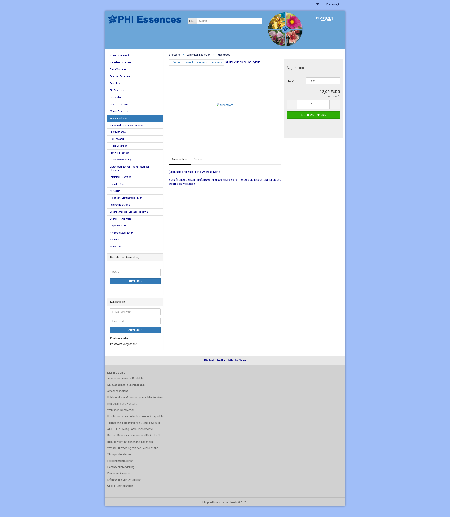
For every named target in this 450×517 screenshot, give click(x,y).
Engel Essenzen (118, 83)
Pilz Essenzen (117, 90)
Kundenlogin (333, 4)
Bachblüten (115, 97)
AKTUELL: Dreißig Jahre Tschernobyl (130, 429)
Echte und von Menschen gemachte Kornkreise (136, 397)
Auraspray (115, 191)
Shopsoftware (211, 502)
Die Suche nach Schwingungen (126, 384)
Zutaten (198, 159)
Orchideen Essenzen (120, 62)
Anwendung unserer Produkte (125, 378)
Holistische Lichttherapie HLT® (126, 198)
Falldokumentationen (120, 460)
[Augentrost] (225, 105)
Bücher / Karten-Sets (120, 218)
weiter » (202, 62)
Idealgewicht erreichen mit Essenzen (130, 441)
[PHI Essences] (144, 19)
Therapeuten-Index (119, 454)
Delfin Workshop (118, 69)
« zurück (189, 62)
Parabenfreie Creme (120, 204)
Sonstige (114, 239)
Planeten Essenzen (119, 153)
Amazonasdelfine (117, 391)
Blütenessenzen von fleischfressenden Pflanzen (129, 168)
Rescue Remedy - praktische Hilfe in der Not (134, 435)
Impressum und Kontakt (122, 403)
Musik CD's (115, 246)
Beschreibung (179, 159)
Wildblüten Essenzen (120, 118)
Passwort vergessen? (123, 344)
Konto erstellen (119, 338)
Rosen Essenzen (118, 145)
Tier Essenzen (117, 139)
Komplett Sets (117, 184)
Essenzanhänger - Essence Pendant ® (129, 211)
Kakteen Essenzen (119, 104)
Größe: (290, 81)
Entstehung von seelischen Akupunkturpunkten (136, 416)
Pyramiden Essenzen (120, 177)
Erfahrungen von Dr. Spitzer (124, 479)
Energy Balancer (118, 132)
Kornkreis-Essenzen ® (121, 232)
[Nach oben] (440, 512)
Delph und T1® (118, 225)
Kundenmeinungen (118, 473)
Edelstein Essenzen (120, 76)
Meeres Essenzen (119, 111)
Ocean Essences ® (119, 55)
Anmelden (135, 281)
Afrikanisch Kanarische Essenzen (127, 125)
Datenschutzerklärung (120, 467)
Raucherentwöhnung (120, 159)
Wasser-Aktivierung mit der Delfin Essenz (132, 448)
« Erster (175, 62)
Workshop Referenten (120, 410)
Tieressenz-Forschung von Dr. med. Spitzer (133, 422)
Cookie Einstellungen (120, 485)
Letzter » (216, 62)
